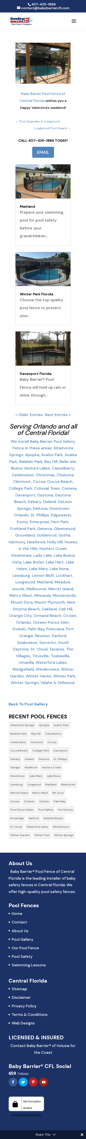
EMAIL (43, 152)
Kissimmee (17, 776)
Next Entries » (58, 414)
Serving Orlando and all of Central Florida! (43, 429)
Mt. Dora (58, 793)
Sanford (34, 818)
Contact (19, 922)
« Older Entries (29, 414)
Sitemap (19, 989)
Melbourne (68, 784)
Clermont (37, 742)
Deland (29, 759)
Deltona (44, 759)
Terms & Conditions (30, 1014)
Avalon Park (61, 725)
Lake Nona (53, 776)
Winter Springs (63, 835)
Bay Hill (36, 733)
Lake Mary (35, 776)
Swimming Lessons (29, 965)
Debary (15, 759)
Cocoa (52, 742)
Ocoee (14, 801)
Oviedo (44, 801)
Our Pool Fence (25, 948)
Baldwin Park (18, 733)
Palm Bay (59, 801)
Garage (15, 767)
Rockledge (17, 818)
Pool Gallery (22, 939)
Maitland (27, 206)
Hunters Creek (51, 767)
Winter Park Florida (36, 294)
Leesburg (16, 784)
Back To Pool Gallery (28, 704)
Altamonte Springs (22, 725)
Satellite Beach (53, 818)
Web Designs (23, 1023)
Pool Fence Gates (22, 809)
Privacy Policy (24, 1006)
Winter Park (42, 835)
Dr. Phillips (60, 759)
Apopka (44, 725)
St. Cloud (16, 827)
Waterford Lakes (37, 827)
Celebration (18, 742)
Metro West (40, 793)
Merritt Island (19, 793)
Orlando (29, 801)
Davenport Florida (35, 373)
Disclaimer (21, 997)
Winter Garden (20, 835)
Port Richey (65, 809)
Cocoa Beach (19, 750)
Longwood (34, 784)
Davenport (61, 750)
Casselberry (53, 733)
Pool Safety (45, 809)
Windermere (61, 827)
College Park (40, 750)
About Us (20, 930)
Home (17, 913)
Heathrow (31, 767)
